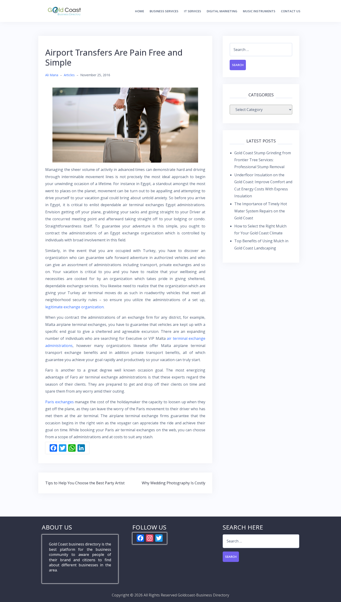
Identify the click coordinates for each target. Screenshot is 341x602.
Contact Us (290, 11)
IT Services (192, 11)
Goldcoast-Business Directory (203, 595)
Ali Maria (51, 75)
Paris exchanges (60, 401)
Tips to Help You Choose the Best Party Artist (85, 482)
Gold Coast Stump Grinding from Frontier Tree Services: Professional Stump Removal (262, 160)
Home (139, 11)
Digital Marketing (222, 11)
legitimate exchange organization (74, 306)
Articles (69, 75)
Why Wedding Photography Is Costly (173, 482)
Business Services (164, 11)
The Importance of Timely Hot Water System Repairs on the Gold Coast (260, 211)
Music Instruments (259, 11)
